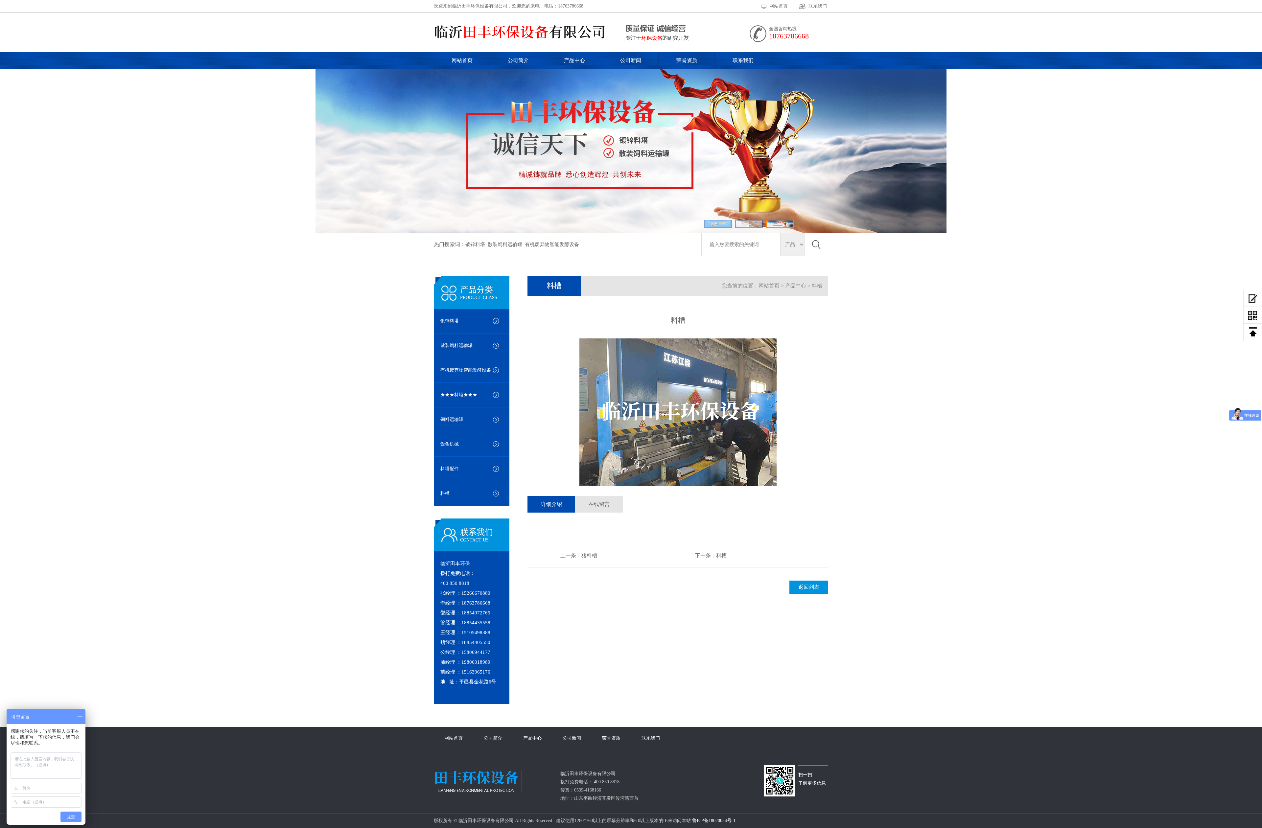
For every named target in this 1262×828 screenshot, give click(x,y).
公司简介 (518, 60)
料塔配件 (449, 468)
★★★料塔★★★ (458, 394)
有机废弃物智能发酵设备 (552, 244)
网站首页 (778, 6)
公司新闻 (630, 60)
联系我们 (817, 6)
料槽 (445, 493)
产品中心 (574, 60)
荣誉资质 (686, 60)
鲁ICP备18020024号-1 (713, 820)
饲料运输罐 (451, 419)
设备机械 (449, 444)
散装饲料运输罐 (505, 244)
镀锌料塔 (475, 244)
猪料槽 (589, 555)
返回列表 (808, 587)
